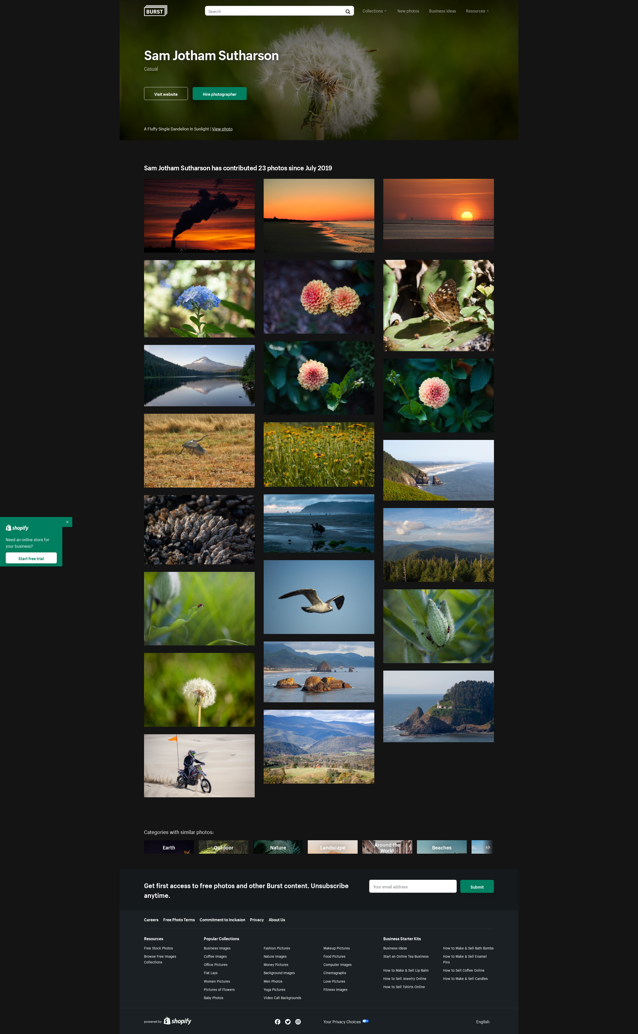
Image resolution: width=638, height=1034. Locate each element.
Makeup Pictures (336, 947)
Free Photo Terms (179, 919)
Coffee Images (215, 956)
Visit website (166, 93)
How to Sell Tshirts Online (404, 986)
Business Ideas (395, 947)
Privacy (257, 919)
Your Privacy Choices (342, 1021)
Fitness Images (335, 989)
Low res (236, 246)
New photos (408, 10)
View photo (222, 128)
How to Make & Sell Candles (465, 978)
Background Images (279, 972)
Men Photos (273, 981)
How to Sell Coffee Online (463, 970)
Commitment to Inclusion (222, 919)
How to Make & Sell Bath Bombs (468, 947)
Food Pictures (334, 956)
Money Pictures (276, 964)
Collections (373, 10)
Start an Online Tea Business (406, 956)
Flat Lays (211, 972)
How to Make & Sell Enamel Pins (465, 958)
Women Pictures (217, 981)
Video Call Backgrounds (282, 997)
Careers (151, 919)
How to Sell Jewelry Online (404, 978)
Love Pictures (334, 981)
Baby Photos (213, 997)
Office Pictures (216, 964)
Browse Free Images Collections (160, 958)
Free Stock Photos (158, 947)
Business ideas (442, 10)
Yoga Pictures (274, 989)
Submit (477, 886)
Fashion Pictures (277, 947)
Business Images (217, 947)
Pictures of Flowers (219, 989)
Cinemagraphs (334, 972)
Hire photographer (220, 93)
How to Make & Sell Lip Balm (406, 970)
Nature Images (275, 956)
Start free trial (31, 558)
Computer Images (337, 964)
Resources (475, 10)
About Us (277, 919)
